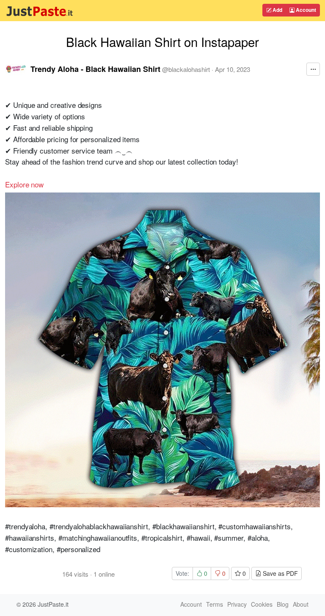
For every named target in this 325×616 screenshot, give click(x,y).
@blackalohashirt (186, 69)
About (300, 604)
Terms (214, 604)
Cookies (262, 604)
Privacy (237, 604)
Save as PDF (279, 573)
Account (305, 10)
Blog (283, 604)
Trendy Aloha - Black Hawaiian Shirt (95, 68)
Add (276, 10)
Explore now (24, 184)
